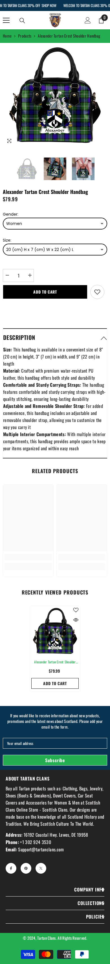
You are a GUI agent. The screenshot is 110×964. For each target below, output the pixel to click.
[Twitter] (41, 868)
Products (24, 36)
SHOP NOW (48, 5)
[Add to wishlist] (97, 292)
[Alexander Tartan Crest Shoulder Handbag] (55, 631)
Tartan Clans (46, 938)
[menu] (6, 20)
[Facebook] (11, 868)
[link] (28, 557)
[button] (55, 337)
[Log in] (88, 20)
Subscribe (55, 760)
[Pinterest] (26, 868)
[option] (55, 95)
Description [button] (19, 337)
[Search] (22, 20)
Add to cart (45, 292)
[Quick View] (76, 620)
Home (7, 36)
